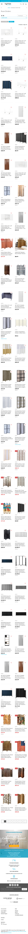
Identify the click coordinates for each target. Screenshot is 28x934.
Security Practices (7, 932)
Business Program (4, 913)
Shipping (16, 910)
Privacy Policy (20, 931)
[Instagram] (18, 885)
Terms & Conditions (12, 931)
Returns (16, 912)
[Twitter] (13, 885)
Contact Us (17, 913)
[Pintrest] (15, 885)
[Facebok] (10, 885)
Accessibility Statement (19, 915)
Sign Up (24, 889)
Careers (2, 919)
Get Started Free (14, 845)
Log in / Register (3, 910)
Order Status (3, 912)
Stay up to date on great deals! (13, 887)
